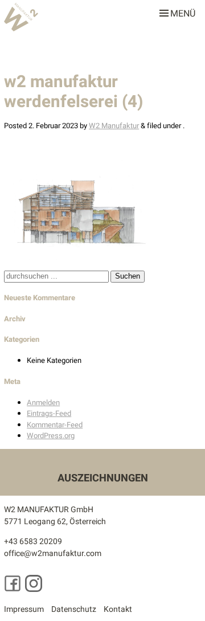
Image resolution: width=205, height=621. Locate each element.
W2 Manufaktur (114, 125)
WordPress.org (51, 435)
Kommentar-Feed (55, 424)
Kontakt (118, 609)
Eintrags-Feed (49, 413)
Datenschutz (73, 609)
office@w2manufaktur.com (52, 553)
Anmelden (43, 402)
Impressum (24, 609)
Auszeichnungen (103, 478)
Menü (182, 11)
